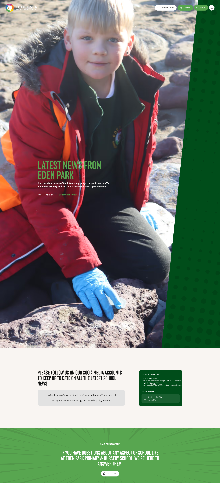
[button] (211, 8)
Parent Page (50, 195)
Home (39, 195)
